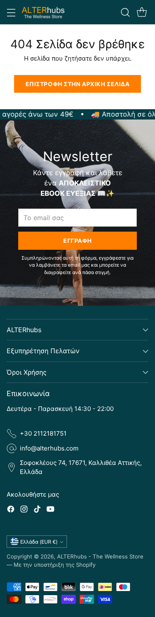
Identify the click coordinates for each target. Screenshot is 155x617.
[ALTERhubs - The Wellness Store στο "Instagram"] (24, 510)
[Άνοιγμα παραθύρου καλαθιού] (141, 12)
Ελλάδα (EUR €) (38, 542)
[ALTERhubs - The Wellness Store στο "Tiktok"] (37, 510)
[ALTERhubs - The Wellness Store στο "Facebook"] (11, 510)
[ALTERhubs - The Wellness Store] (43, 12)
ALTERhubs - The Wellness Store (100, 556)
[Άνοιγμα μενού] (10, 12)
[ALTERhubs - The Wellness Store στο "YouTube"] (50, 510)
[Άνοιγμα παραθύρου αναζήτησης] (125, 12)
